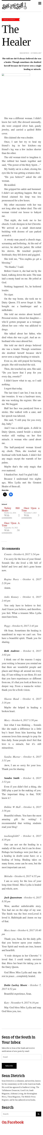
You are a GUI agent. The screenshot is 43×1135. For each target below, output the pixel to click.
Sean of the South (9, 19)
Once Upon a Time (30, 509)
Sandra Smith (11, 778)
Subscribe (9, 1066)
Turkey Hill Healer (11, 509)
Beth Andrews (11, 651)
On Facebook (13, 1122)
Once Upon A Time (11, 524)
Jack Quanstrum (13, 897)
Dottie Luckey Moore (15, 985)
